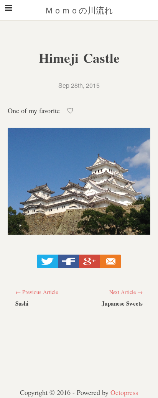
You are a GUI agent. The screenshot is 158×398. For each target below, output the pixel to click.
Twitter (47, 261)
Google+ (89, 261)
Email (110, 261)
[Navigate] (8, 10)
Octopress (124, 392)
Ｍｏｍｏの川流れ (79, 10)
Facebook (68, 261)
